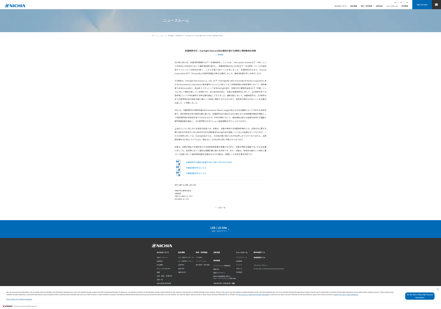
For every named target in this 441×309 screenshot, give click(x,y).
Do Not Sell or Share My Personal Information (420, 296)
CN (407, 2)
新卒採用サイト (259, 252)
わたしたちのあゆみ (164, 268)
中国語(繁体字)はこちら (196, 173)
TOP (153, 36)
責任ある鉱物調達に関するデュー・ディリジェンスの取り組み (224, 277)
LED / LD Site (422, 4)
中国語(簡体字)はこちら (196, 167)
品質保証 (379, 6)
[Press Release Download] (180, 162)
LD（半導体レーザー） (186, 261)
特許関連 (171, 36)
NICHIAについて (341, 6)
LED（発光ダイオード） (186, 257)
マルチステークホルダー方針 (224, 283)
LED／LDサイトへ (219, 229)
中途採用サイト (259, 257)
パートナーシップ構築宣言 (221, 266)
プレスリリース (241, 257)
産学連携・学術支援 (203, 265)
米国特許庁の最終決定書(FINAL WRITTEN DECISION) (209, 162)
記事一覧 (221, 207)
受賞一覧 (160, 279)
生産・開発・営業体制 (164, 276)
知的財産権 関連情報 (164, 283)
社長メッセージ (162, 257)
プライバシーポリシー (261, 265)
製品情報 (353, 6)
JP (395, 2)
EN (401, 2)
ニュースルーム (392, 6)
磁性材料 (181, 268)
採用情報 (404, 6)
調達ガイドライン (219, 273)
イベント (239, 265)
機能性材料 (182, 272)
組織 (158, 272)
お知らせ (239, 268)
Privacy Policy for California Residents (19, 299)
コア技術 (199, 257)
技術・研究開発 (366, 6)
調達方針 (216, 269)
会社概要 (160, 265)
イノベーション (201, 261)
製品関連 (239, 261)
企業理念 (160, 261)
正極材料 (181, 265)
